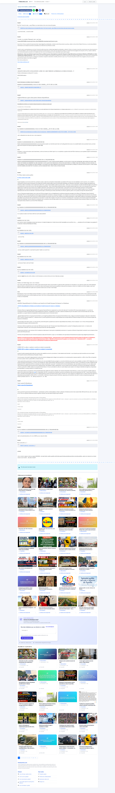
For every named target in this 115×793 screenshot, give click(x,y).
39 (89, 19)
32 (75, 19)
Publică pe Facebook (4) (25, 10)
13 (37, 19)
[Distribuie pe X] (37, 10)
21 (53, 19)
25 (61, 19)
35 (81, 19)
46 (103, 19)
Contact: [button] (47, 1)
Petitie (20, 13)
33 (77, 19)
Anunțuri (27, 13)
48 (107, 19)
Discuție (47, 13)
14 (39, 19)
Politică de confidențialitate (57, 13)
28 (67, 19)
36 (83, 19)
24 (59, 19)
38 (87, 19)
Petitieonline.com (23, 1)
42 (95, 19)
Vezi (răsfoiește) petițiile (39, 1)
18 (47, 19)
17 (45, 19)
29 (69, 19)
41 (93, 19)
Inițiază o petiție (92, 1)
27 (65, 19)
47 (105, 19)
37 (85, 19)
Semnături (38, 13)
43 (97, 19)
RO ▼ (31, 1)
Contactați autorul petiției (23, 16)
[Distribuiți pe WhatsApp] (34, 10)
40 (91, 19)
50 (111, 19)
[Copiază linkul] (43, 10)
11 (33, 19)
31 (73, 19)
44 (99, 19)
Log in (85, 1)
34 (79, 19)
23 (57, 19)
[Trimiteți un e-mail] (40, 10)
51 (113, 19)
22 (55, 19)
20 (51, 19)
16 (43, 19)
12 (35, 19)
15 (41, 19)
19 (49, 19)
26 (63, 19)
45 (101, 19)
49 (109, 19)
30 (71, 19)
